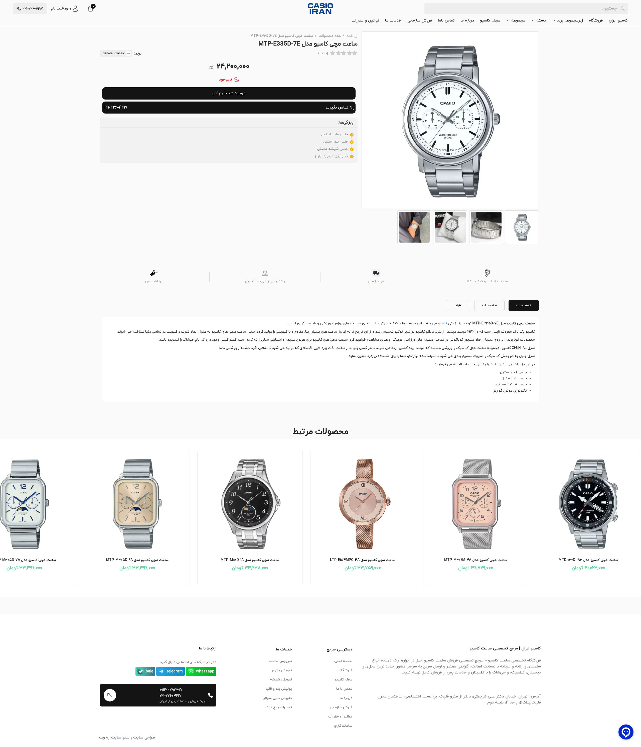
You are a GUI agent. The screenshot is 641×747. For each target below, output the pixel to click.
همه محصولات (329, 36)
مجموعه (518, 20)
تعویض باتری (282, 670)
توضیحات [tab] (523, 305)
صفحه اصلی (343, 661)
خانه (349, 36)
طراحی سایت (144, 737)
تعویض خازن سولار (277, 698)
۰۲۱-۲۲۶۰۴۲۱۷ (170, 696)
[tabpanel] (320, 357)
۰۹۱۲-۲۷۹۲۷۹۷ (171, 690)
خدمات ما (393, 20)
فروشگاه (596, 20)
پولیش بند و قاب (279, 688)
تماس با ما (344, 688)
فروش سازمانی (419, 20)
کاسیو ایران (618, 20)
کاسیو (442, 323)
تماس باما (446, 20)
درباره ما (467, 20)
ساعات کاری (343, 725)
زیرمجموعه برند (570, 20)
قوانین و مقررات (365, 20)
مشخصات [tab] (489, 305)
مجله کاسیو (490, 20)
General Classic (114, 54)
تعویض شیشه (281, 679)
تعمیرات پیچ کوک (278, 707)
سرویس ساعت (280, 661)
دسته (541, 20)
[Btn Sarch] (623, 8)
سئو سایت (120, 737)
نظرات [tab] (458, 305)
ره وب (104, 737)
